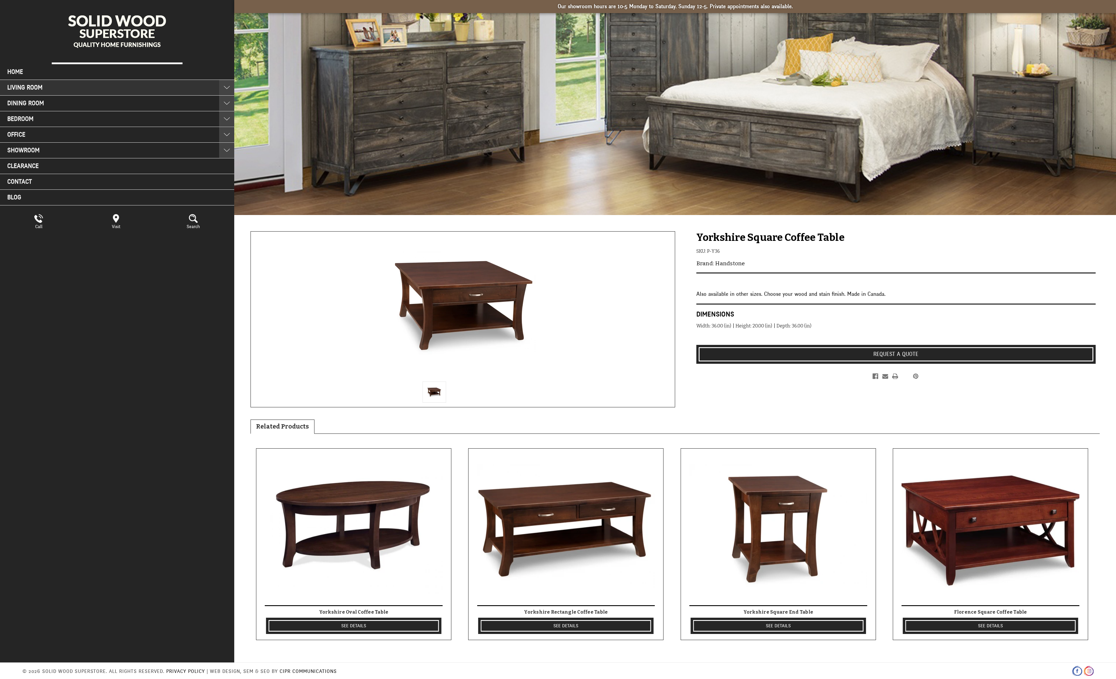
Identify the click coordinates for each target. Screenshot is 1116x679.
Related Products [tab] (282, 426)
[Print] (895, 376)
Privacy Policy (185, 671)
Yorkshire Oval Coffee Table (354, 612)
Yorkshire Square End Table (778, 612)
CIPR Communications (308, 671)
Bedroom (20, 119)
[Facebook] (875, 376)
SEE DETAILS (353, 626)
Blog (14, 197)
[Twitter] (905, 376)
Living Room (24, 87)
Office (16, 134)
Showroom (23, 150)
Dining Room (25, 103)
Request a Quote (895, 354)
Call (38, 227)
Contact (19, 181)
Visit (116, 227)
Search (193, 227)
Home (15, 72)
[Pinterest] (916, 376)
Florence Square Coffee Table (990, 612)
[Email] (885, 376)
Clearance (23, 166)
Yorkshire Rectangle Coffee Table (566, 612)
